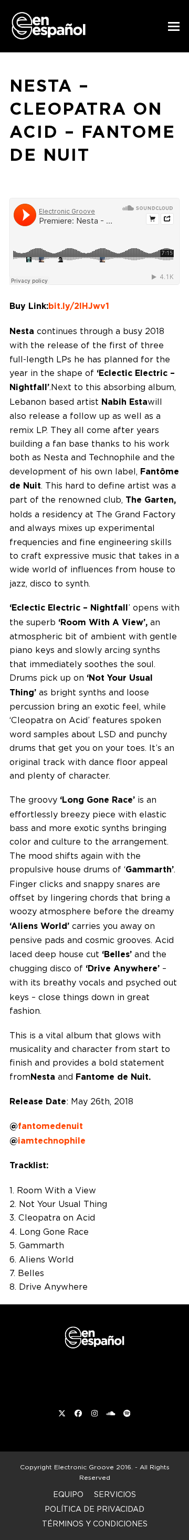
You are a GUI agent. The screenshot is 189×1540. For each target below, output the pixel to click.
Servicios (115, 1494)
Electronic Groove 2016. (93, 1467)
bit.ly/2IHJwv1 (78, 306)
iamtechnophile (52, 1140)
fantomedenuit (50, 1126)
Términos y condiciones (95, 1523)
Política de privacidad (94, 1508)
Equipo (68, 1494)
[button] (174, 26)
